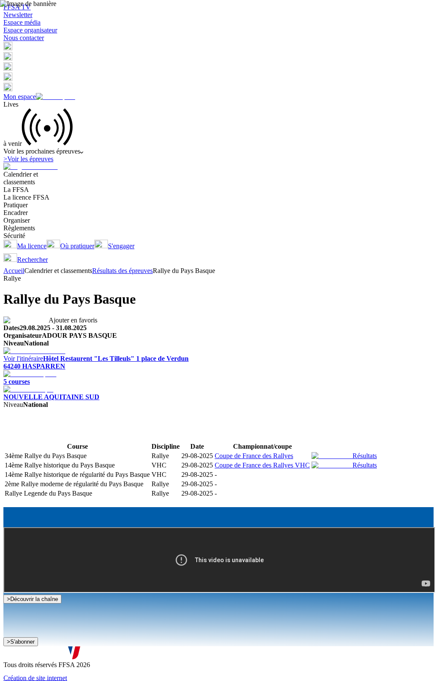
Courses (14, 433)
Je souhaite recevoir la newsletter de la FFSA (72, 646)
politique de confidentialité (229, 654)
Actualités (38, 433)
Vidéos (61, 433)
